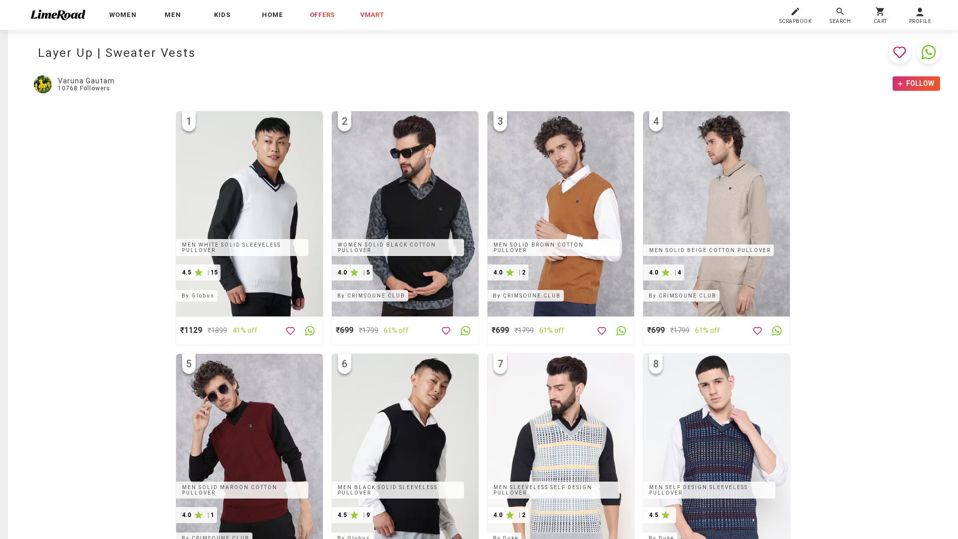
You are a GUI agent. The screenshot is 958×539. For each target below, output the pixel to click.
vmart (372, 14)
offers (322, 14)
